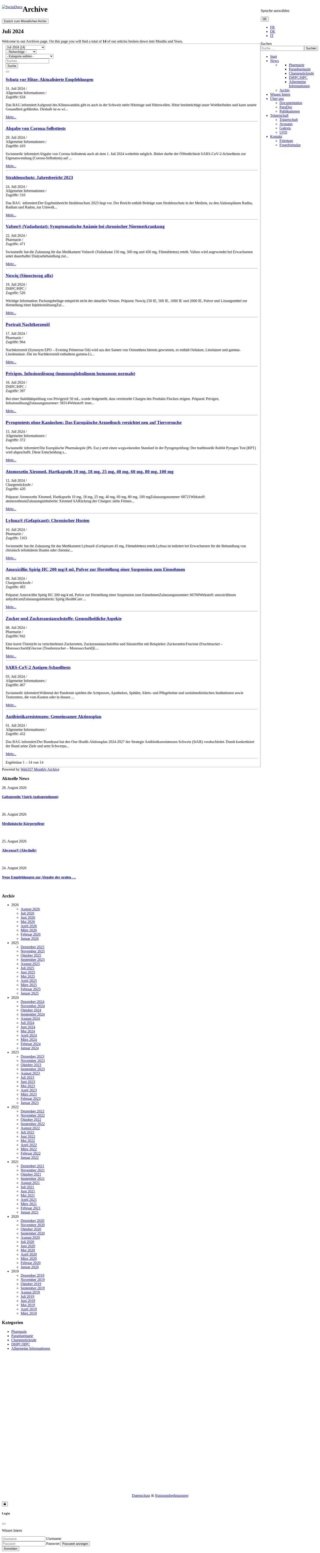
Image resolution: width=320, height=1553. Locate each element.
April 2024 (29, 1035)
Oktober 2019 (31, 1284)
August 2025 (30, 964)
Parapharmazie (300, 69)
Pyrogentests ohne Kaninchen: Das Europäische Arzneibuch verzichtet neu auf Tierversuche (94, 422)
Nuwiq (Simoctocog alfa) (29, 275)
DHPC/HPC (298, 78)
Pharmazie (296, 65)
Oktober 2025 (31, 955)
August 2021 (30, 1183)
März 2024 (29, 1040)
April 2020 (29, 1254)
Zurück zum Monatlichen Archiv (25, 21)
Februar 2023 (31, 1099)
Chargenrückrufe (301, 73)
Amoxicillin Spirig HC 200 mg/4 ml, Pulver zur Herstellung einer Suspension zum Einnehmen (95, 569)
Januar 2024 (30, 1048)
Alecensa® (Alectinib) (19, 850)
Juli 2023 (27, 1077)
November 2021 (33, 1170)
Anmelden (10, 1548)
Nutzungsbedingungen (171, 1496)
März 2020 (29, 1259)
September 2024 (33, 1014)
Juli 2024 (27, 1023)
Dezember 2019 (32, 1275)
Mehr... (11, 117)
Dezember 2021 (32, 1166)
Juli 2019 (27, 1296)
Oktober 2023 (31, 1065)
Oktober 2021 (31, 1174)
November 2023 (33, 1061)
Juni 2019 (28, 1301)
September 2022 (33, 1124)
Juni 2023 (28, 1082)
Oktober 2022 (31, 1120)
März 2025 (29, 985)
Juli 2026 (27, 913)
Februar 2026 (31, 934)
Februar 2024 (31, 1044)
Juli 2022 (27, 1132)
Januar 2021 (30, 1212)
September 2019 (33, 1288)
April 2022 (29, 1145)
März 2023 (29, 1094)
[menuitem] (273, 56)
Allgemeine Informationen (299, 84)
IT (272, 36)
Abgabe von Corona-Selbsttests (36, 128)
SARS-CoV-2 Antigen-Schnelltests (38, 667)
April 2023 (29, 1090)
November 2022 (33, 1115)
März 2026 (29, 930)
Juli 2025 (27, 968)
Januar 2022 (30, 1157)
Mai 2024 (28, 1031)
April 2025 (29, 981)
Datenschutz (141, 1496)
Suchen (266, 44)
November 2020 (33, 1225)
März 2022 (29, 1149)
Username (53, 1539)
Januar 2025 (30, 993)
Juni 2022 (28, 1136)
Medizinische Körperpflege (23, 824)
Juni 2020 (28, 1246)
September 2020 (33, 1233)
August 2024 (30, 1019)
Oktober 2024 (31, 1010)
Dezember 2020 (32, 1221)
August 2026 (30, 909)
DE (265, 19)
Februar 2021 (31, 1208)
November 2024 (33, 1006)
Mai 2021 (28, 1195)
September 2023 (33, 1069)
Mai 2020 (28, 1250)
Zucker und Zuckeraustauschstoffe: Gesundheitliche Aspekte (64, 618)
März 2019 (29, 1313)
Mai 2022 (28, 1141)
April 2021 (29, 1200)
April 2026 (29, 926)
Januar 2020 (30, 1267)
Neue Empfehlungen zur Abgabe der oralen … (39, 877)
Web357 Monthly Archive (40, 769)
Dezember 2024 (32, 1002)
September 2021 (33, 1179)
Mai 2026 (28, 922)
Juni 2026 (28, 917)
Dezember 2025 (32, 947)
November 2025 (33, 951)
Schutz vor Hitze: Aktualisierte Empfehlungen (49, 79)
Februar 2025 (31, 989)
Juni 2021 (28, 1191)
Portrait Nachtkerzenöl (28, 324)
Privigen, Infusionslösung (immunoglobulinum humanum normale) (70, 373)
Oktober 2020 (31, 1229)
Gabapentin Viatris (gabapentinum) (30, 797)
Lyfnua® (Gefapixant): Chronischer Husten (47, 520)
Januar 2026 (30, 939)
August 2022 (30, 1128)
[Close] (4, 1523)
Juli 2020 (27, 1242)
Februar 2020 (31, 1263)
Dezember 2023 (32, 1056)
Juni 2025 (28, 972)
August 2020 (30, 1237)
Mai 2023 (28, 1086)
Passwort (53, 1544)
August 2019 (30, 1292)
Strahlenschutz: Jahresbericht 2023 (39, 177)
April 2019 (29, 1309)
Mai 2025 (28, 976)
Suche (11, 66)
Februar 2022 (31, 1153)
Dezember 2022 (32, 1111)
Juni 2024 (28, 1027)
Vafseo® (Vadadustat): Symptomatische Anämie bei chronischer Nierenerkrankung (85, 226)
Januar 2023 (30, 1103)
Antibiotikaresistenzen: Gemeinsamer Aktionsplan (53, 716)
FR (272, 27)
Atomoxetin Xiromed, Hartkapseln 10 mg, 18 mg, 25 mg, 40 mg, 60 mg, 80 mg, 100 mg (90, 471)
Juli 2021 (27, 1187)
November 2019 (33, 1280)
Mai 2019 (28, 1305)
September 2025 (33, 960)
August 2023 (30, 1073)
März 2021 (29, 1204)
